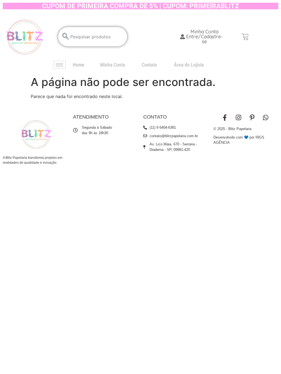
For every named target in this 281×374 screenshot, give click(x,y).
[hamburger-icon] (59, 65)
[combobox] (93, 37)
